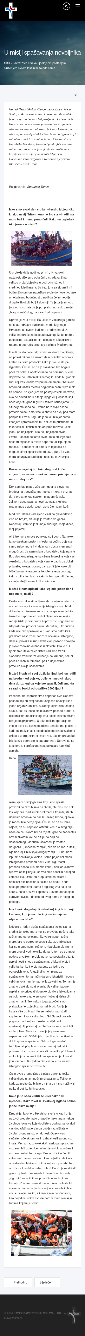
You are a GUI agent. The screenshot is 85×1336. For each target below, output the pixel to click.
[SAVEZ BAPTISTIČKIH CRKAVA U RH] (11, 10)
